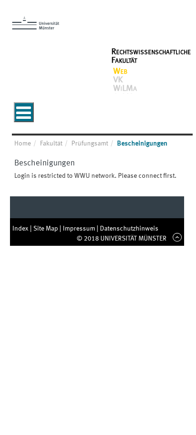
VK (118, 80)
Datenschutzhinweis (129, 228)
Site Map (46, 228)
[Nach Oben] (175, 238)
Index (21, 228)
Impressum (80, 228)
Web (120, 71)
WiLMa (125, 88)
